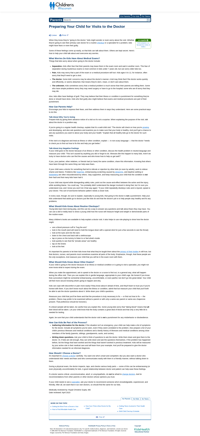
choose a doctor (69, 356)
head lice (80, 172)
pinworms (119, 172)
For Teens (146, 16)
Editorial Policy (64, 426)
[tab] (145, 398)
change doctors (128, 374)
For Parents (125, 16)
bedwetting (53, 175)
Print (64, 35)
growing (145, 127)
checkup (100, 43)
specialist (76, 382)
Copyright (138, 426)
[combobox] (105, 19)
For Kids (135, 16)
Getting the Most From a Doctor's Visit (65, 406)
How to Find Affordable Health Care (64, 409)
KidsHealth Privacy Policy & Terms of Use (101, 426)
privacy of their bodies (129, 252)
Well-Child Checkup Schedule (129, 411)
